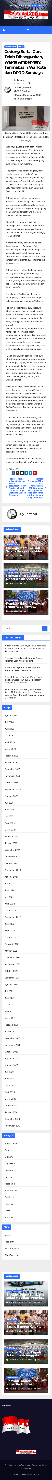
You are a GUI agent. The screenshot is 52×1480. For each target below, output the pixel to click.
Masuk (8, 1235)
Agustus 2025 (11, 796)
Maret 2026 (10, 749)
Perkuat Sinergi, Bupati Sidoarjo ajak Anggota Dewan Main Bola (23, 579)
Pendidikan (10, 1197)
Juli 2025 (9, 803)
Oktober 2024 (11, 863)
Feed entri (9, 1241)
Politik (21, 46)
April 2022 (10, 930)
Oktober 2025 (11, 782)
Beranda (16, 1474)
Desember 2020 (12, 1038)
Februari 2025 (11, 836)
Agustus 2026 (11, 715)
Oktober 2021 (11, 971)
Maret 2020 (10, 1099)
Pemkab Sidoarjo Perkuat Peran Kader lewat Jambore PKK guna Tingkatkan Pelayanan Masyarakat (24, 680)
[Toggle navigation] (28, 30)
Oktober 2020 (11, 1051)
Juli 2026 (9, 722)
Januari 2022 (11, 951)
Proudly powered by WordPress (17, 1465)
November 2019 (12, 1125)
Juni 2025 (9, 809)
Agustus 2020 (11, 1065)
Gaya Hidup (10, 1163)
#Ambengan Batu (22, 87)
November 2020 (13, 1045)
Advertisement (12, 1143)
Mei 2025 (9, 816)
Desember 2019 (12, 1119)
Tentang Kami (26, 1474)
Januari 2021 (11, 1031)
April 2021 (9, 1011)
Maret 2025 (10, 829)
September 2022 (13, 917)
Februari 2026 (11, 755)
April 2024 (10, 903)
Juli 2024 (9, 883)
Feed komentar (12, 1248)
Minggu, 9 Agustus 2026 (21, 1302)
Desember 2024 (12, 850)
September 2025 (13, 789)
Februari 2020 (11, 1105)
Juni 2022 (9, 924)
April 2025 (10, 823)
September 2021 (13, 977)
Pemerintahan (10, 46)
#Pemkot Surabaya (23, 98)
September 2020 (13, 1058)
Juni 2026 (9, 729)
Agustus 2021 (11, 984)
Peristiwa (9, 1204)
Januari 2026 (11, 762)
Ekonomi (9, 1157)
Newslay (41, 1465)
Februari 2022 (11, 944)
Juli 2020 (9, 1072)
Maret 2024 (10, 910)
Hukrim (8, 1177)
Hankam (9, 1170)
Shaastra (9, 1217)
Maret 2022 (10, 937)
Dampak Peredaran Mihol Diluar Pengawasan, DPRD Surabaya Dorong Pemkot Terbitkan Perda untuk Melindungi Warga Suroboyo (35, 488)
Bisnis (7, 1150)
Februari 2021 (11, 1025)
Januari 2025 (11, 843)
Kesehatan (10, 1183)
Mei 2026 (9, 735)
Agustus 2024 (11, 877)
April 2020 (10, 1092)
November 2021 (12, 964)
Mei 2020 (9, 1085)
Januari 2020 (11, 1112)
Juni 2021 (9, 998)
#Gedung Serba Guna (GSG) (27, 95)
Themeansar (26, 1468)
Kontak (37, 1474)
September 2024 (13, 870)
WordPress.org (12, 1255)
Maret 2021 (10, 1018)
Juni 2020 (9, 1078)
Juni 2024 (10, 890)
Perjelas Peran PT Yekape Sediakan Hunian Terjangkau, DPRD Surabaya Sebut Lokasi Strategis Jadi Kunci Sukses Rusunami (17, 487)
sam (24, 556)
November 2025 (12, 776)
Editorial (20, 80)
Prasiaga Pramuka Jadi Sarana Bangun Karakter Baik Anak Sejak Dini (24, 551)
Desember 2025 (12, 769)
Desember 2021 (12, 957)
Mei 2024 (9, 897)
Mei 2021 (9, 1004)
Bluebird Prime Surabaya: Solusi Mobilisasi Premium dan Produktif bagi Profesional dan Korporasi (25, 648)
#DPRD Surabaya (22, 91)
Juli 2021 (9, 991)
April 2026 (10, 742)
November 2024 (13, 856)
